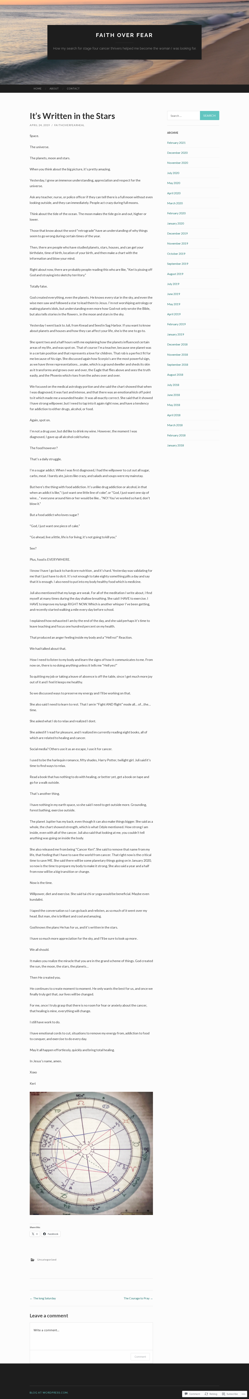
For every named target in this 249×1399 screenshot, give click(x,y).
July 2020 (173, 173)
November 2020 (177, 162)
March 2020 (175, 203)
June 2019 (173, 294)
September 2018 (177, 364)
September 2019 (177, 263)
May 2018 (173, 405)
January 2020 (175, 223)
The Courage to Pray (138, 1298)
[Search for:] (193, 115)
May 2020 (173, 183)
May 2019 (173, 304)
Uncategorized (47, 1259)
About (54, 88)
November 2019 (177, 243)
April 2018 (173, 415)
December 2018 (177, 344)
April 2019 (173, 314)
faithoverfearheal (69, 125)
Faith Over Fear (124, 35)
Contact (73, 88)
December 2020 (177, 152)
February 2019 (176, 324)
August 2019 (175, 273)
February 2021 (176, 142)
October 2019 (176, 253)
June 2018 (173, 394)
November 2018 (177, 354)
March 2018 (175, 425)
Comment (140, 1356)
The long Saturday (43, 1298)
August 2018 (175, 374)
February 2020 (176, 213)
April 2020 (173, 193)
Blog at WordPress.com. (49, 1392)
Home (38, 88)
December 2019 (177, 233)
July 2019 (173, 284)
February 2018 (176, 435)
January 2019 (175, 334)
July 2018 (173, 384)
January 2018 (175, 445)
